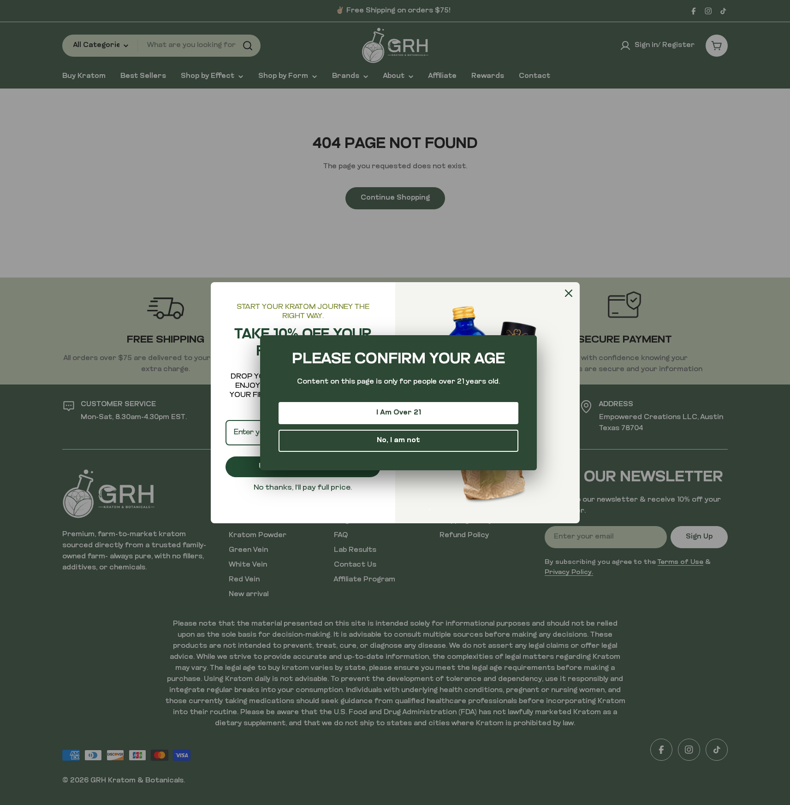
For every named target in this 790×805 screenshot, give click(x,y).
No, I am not (398, 440)
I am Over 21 (398, 412)
